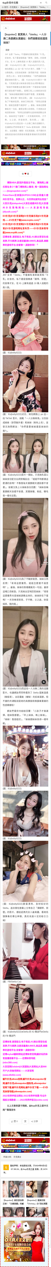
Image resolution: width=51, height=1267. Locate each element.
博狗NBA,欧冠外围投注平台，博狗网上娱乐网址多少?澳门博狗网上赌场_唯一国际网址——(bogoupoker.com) (25, 186)
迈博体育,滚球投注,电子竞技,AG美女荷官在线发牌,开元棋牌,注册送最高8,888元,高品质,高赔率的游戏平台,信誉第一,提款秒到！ (25, 241)
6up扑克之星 (28, 1169)
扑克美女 (14, 7)
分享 (36, 1121)
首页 (6, 7)
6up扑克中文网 (10, 3)
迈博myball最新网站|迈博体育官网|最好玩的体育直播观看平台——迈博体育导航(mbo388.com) (25, 1058)
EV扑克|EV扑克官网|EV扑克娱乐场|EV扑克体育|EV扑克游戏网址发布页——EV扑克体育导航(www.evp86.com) (25, 228)
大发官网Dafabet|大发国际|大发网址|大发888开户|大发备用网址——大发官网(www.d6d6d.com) (25, 1070)
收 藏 (25, 174)
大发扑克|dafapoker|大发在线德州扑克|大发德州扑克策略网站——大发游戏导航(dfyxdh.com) (25, 207)
